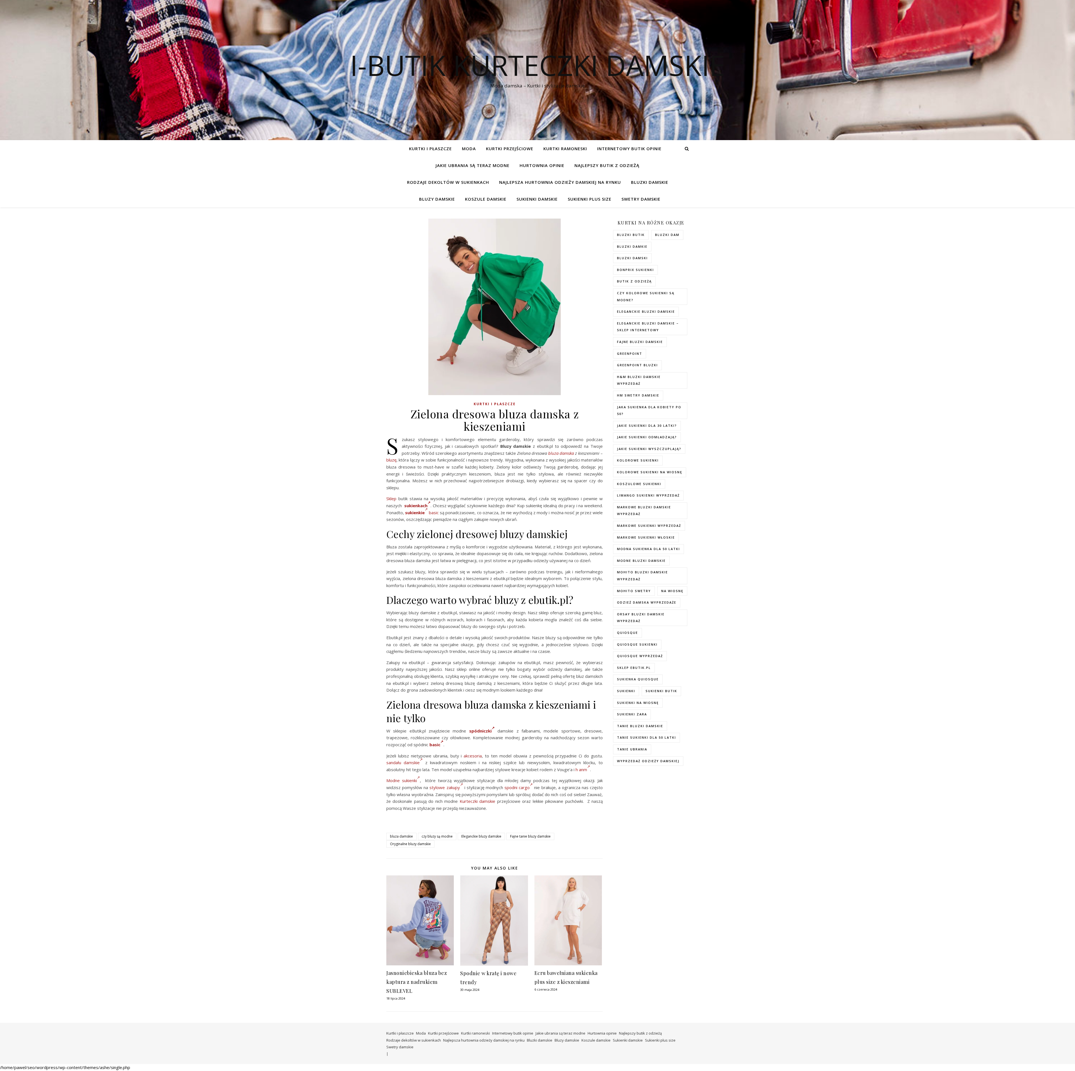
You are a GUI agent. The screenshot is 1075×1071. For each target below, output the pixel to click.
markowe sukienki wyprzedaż (649, 525)
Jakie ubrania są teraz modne (473, 165)
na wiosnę (672, 591)
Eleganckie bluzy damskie (481, 836)
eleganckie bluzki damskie (646, 311)
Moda (469, 148)
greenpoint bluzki (637, 365)
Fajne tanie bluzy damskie (530, 836)
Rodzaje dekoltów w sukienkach (448, 182)
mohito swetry (634, 591)
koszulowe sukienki (639, 484)
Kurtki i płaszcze (430, 148)
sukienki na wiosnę (638, 703)
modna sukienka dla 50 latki (648, 549)
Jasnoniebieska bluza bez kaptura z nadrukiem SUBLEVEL (416, 982)
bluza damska (561, 453)
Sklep (391, 498)
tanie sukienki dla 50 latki (646, 737)
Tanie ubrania (632, 749)
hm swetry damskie (638, 395)
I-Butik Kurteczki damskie (537, 65)
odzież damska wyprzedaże (646, 602)
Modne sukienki (401, 780)
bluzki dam (667, 235)
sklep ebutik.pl (634, 668)
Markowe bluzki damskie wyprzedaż (644, 510)
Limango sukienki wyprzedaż (648, 495)
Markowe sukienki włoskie (646, 537)
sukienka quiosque (638, 679)
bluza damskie (401, 836)
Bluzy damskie (437, 199)
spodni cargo (517, 787)
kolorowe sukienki (638, 460)
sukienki (626, 691)
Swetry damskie (640, 199)
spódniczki (480, 731)
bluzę (391, 460)
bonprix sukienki (635, 270)
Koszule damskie (485, 199)
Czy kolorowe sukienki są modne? (645, 296)
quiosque (627, 632)
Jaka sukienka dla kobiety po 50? (649, 410)
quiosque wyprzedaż (640, 656)
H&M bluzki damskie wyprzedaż (639, 380)
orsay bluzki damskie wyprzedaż (641, 617)
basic (434, 512)
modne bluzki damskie (641, 560)
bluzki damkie (632, 246)
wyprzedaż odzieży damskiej (648, 761)
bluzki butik (631, 235)
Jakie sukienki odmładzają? (647, 437)
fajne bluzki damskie (640, 342)
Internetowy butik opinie (629, 148)
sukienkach (415, 505)
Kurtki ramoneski (565, 148)
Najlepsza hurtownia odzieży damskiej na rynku (560, 182)
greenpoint (629, 353)
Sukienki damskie (537, 199)
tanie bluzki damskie (640, 726)
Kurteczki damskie (477, 801)
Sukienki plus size (589, 199)
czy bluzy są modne (437, 836)
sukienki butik (661, 691)
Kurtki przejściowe (509, 148)
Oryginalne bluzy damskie (410, 844)
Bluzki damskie (649, 182)
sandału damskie (403, 762)
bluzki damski (632, 258)
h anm (581, 769)
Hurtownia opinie (542, 165)
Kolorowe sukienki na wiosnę (649, 472)
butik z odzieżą (634, 281)
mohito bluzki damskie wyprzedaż (642, 575)
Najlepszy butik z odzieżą (606, 165)
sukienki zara (632, 714)
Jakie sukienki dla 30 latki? (647, 425)
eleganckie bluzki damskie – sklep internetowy (648, 326)
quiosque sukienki (637, 644)
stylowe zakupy (444, 787)
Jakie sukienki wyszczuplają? (649, 449)
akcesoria (473, 756)
